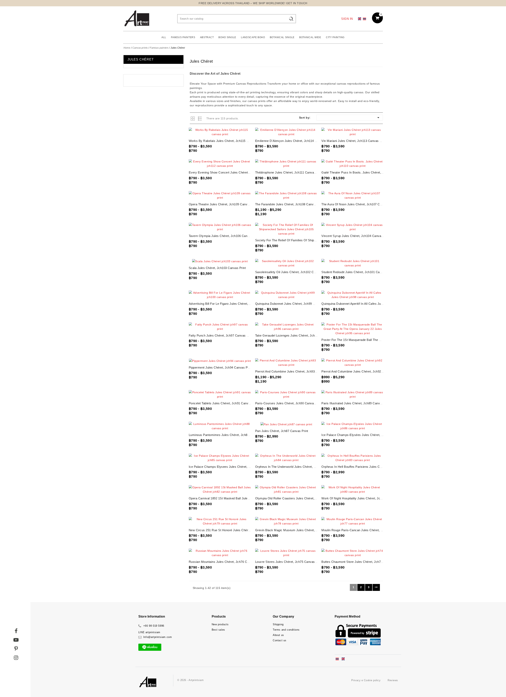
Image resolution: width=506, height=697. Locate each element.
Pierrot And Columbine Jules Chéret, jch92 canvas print (360, 371)
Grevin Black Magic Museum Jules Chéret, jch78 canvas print (299, 530)
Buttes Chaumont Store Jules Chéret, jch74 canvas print (361, 561)
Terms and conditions (286, 629)
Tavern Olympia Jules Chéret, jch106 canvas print (224, 236)
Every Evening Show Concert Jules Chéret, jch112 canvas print (233, 172)
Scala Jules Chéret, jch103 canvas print (217, 268)
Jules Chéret (140, 59)
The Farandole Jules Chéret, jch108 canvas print (289, 204)
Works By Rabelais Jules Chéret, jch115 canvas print (226, 140)
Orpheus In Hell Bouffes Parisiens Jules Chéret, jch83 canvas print (368, 466)
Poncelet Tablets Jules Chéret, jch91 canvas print (224, 403)
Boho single (227, 37)
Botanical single (282, 37)
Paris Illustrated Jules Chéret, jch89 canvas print (356, 403)
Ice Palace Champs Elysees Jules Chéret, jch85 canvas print (232, 466)
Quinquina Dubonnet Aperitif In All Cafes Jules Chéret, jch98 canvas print (372, 303)
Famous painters (183, 37)
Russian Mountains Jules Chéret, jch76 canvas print (226, 561)
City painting (335, 37)
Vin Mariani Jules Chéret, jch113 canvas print (353, 140)
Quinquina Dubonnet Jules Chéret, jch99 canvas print (293, 303)
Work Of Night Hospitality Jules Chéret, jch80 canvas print (362, 498)
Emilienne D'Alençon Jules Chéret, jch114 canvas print (294, 140)
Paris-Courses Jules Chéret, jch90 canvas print (289, 403)
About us (278, 635)
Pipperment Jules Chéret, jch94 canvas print (220, 367)
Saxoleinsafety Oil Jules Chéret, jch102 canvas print (292, 272)
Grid (193, 118)
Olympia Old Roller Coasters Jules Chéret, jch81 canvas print (299, 498)
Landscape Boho (253, 37)
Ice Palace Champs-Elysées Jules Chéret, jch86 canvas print (364, 435)
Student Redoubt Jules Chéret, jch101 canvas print (357, 272)
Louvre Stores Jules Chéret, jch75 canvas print (288, 561)
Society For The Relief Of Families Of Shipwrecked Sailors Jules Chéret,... (306, 240)
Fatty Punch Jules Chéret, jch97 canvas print (221, 335)
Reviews (393, 680)
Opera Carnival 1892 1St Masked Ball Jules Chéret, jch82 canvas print (238, 498)
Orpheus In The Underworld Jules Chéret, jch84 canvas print (298, 466)
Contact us (279, 640)
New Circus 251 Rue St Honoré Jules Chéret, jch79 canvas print (234, 530)
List (200, 118)
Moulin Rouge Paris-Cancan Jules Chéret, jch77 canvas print (364, 530)
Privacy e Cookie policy (366, 680)
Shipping (278, 624)
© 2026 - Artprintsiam (190, 680)
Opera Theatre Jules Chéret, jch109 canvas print (223, 204)
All (163, 37)
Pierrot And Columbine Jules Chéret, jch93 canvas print (294, 371)
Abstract (207, 37)
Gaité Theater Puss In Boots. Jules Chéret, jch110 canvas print (366, 172)
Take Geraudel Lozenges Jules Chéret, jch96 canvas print (296, 335)
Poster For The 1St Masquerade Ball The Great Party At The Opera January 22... (377, 339)
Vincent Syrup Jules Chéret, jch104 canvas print (355, 236)
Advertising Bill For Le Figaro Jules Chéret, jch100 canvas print (233, 303)
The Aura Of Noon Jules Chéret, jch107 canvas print (358, 204)
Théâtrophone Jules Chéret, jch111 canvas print (289, 172)
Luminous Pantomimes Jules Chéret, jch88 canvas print (228, 435)
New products (220, 624)
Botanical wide (310, 37)
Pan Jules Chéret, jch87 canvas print (281, 431)
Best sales (218, 629)
